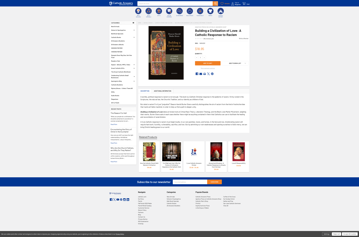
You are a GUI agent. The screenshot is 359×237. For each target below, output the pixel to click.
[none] (166, 53)
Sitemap (140, 223)
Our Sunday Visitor (229, 199)
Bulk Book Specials (117, 34)
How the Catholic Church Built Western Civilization (149, 164)
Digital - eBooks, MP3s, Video (120, 64)
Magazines (114, 99)
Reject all (336, 234)
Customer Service (143, 208)
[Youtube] (117, 199)
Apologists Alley (116, 81)
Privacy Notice (142, 219)
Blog (139, 214)
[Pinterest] (212, 74)
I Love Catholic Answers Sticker (193, 164)
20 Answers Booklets (118, 41)
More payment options (208, 68)
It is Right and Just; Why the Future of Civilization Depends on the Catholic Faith (171, 165)
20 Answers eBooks (117, 44)
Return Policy (142, 210)
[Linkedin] (128, 199)
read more (114, 124)
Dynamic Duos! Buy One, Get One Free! (121, 56)
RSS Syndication (143, 221)
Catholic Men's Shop (202, 201)
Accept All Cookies (349, 234)
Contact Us (141, 217)
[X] (208, 74)
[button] (235, 63)
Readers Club (115, 61)
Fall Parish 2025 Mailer (145, 203)
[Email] (201, 74)
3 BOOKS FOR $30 (116, 52)
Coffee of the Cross (229, 197)
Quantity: (198, 53)
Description (145, 91)
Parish (140, 201)
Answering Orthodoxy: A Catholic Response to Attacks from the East (216, 165)
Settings (327, 234)
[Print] (205, 74)
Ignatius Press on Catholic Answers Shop (208, 199)
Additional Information (162, 91)
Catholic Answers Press (203, 197)
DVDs (113, 92)
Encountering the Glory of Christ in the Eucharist (121, 130)
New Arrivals (115, 26)
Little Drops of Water (202, 208)
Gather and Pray (228, 201)
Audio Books (115, 95)
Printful (198, 203)
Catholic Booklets (117, 85)
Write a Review (243, 38)
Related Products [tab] (148, 137)
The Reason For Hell (119, 113)
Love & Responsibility (239, 163)
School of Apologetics (118, 30)
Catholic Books (116, 37)
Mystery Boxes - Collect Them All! (122, 88)
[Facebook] (197, 74)
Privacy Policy (120, 234)
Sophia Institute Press (203, 205)
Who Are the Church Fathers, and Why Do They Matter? (122, 149)
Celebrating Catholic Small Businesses (120, 76)
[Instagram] (124, 199)
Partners (141, 212)
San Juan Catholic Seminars (232, 203)
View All (225, 205)
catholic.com (142, 197)
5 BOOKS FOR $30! (117, 48)
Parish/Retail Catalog (144, 205)
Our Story (141, 199)
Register (238, 4)
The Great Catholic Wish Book (121, 72)
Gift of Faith (115, 103)
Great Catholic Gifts (117, 68)
